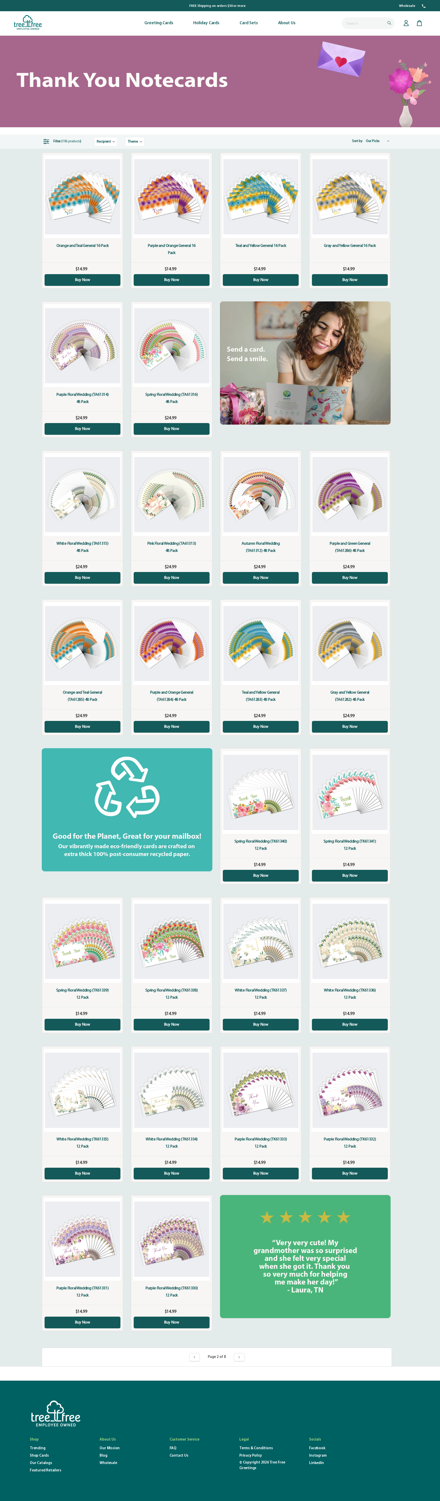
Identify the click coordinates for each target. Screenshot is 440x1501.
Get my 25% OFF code (170, 768)
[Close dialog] (312, 704)
